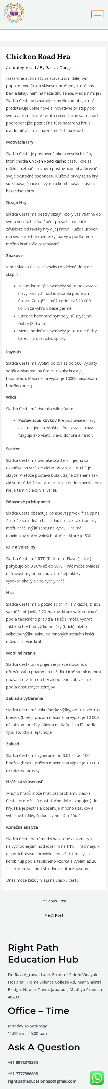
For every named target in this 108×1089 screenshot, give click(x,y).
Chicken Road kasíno (47, 161)
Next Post (54, 915)
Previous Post (54, 900)
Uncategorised (22, 67)
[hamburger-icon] (97, 14)
